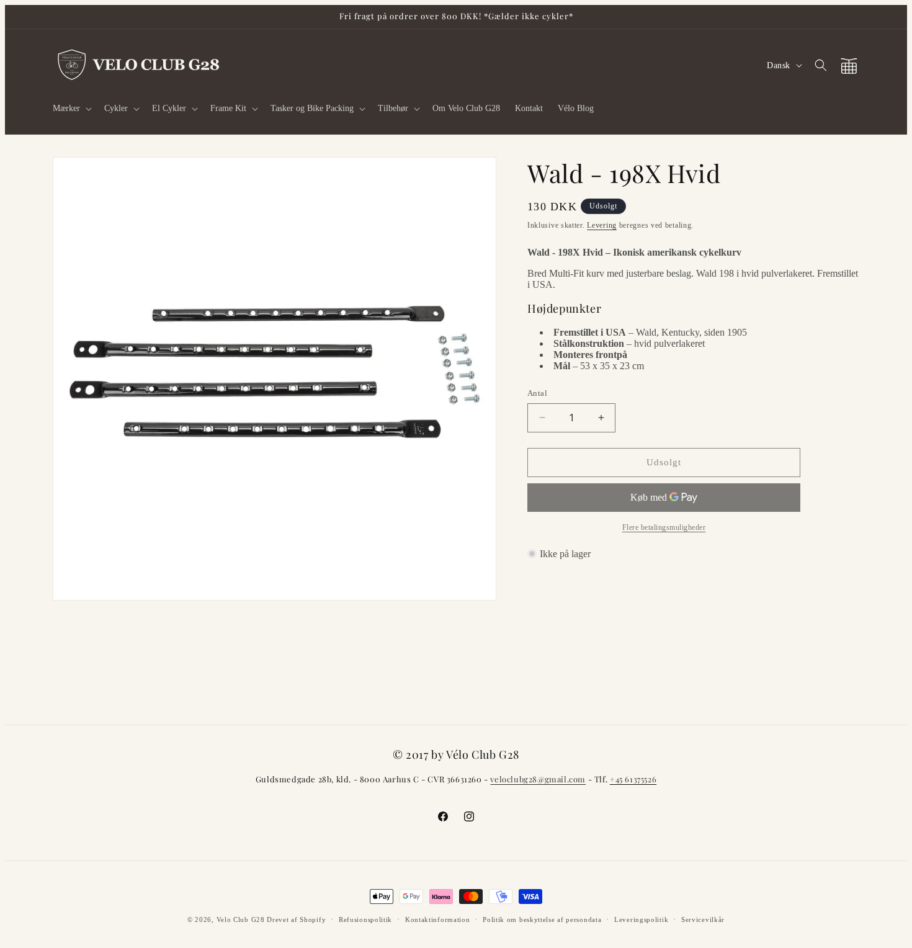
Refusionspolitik (365, 919)
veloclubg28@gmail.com (538, 779)
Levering (602, 225)
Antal (537, 393)
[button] (71, 109)
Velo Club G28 (241, 919)
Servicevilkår (703, 919)
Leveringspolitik (641, 919)
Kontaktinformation (437, 919)
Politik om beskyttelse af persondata (542, 919)
